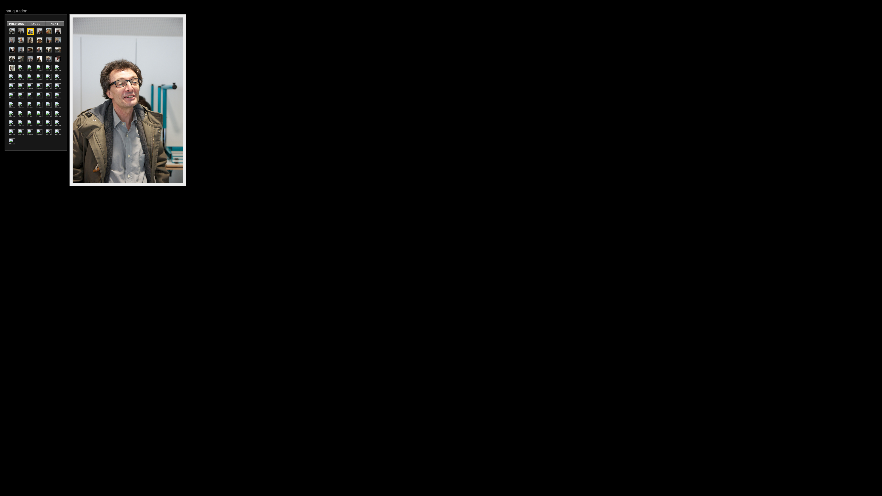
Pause (35, 24)
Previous (16, 24)
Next (54, 24)
